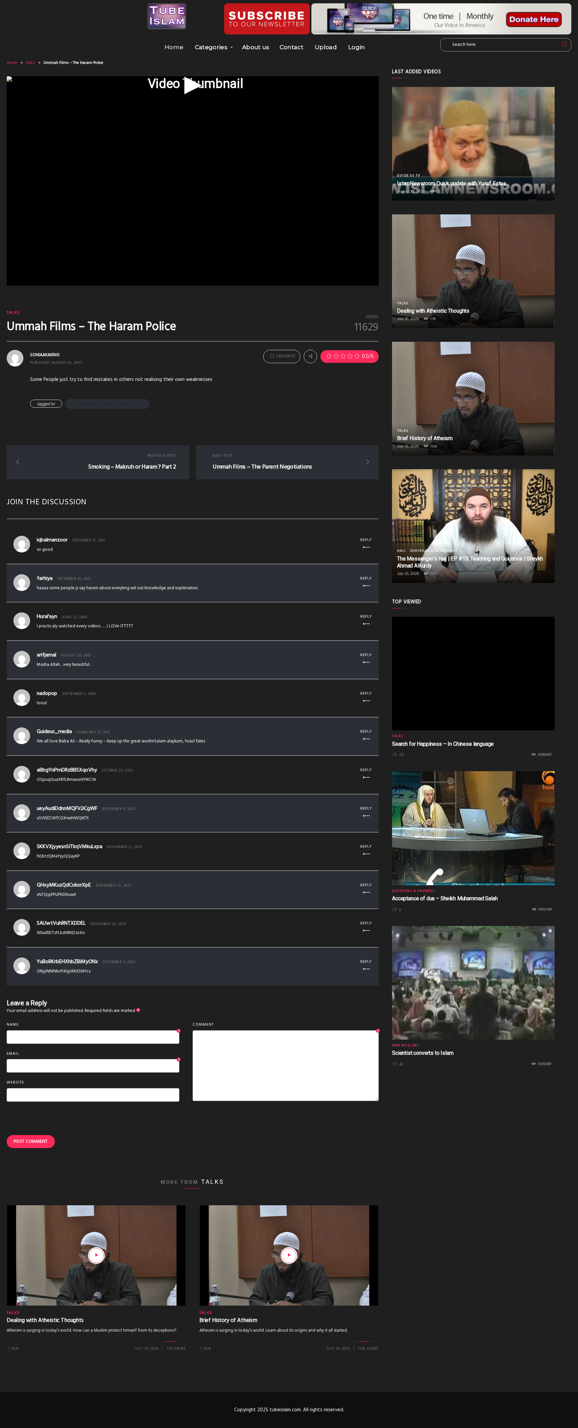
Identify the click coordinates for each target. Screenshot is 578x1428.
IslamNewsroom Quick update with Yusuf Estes (451, 183)
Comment (286, 1025)
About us (256, 47)
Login (356, 47)
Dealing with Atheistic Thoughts (45, 1320)
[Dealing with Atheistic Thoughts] (96, 1255)
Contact (291, 47)
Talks (30, 63)
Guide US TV (408, 175)
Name (93, 1025)
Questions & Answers (413, 891)
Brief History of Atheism (228, 1320)
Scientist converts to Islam (423, 1053)
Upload (326, 47)
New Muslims (405, 1045)
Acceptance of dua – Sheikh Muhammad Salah (444, 898)
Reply (366, 540)
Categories (211, 47)
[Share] (310, 356)
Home (174, 47)
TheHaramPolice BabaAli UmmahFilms (107, 404)
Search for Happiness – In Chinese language (443, 744)
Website (15, 1082)
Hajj (401, 550)
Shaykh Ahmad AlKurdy (433, 550)
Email (93, 1054)
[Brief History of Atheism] (289, 1255)
